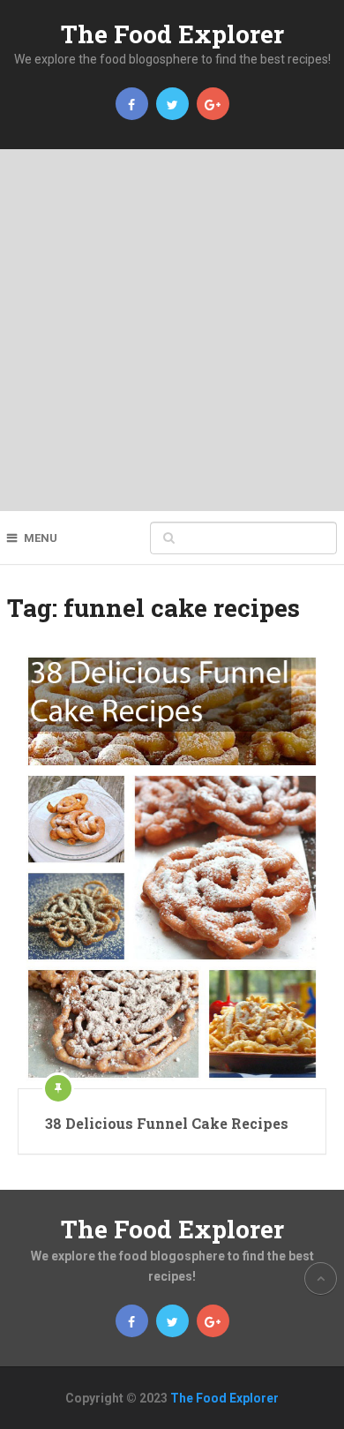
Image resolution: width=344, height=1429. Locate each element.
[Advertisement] (172, 330)
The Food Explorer (172, 34)
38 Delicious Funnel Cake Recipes (166, 1123)
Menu (40, 538)
